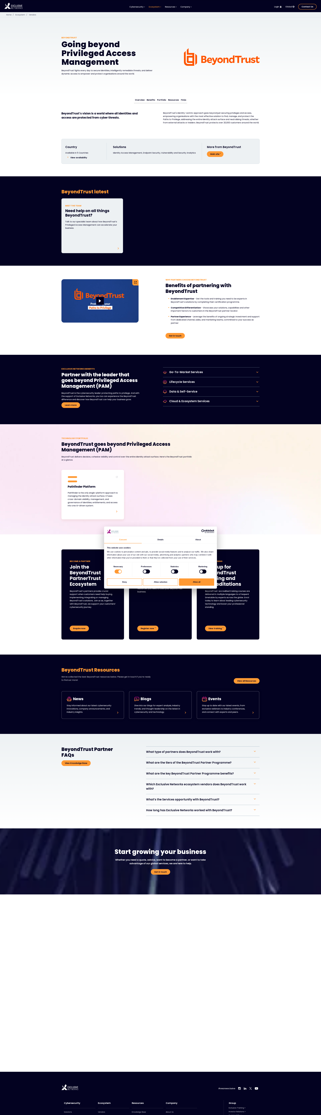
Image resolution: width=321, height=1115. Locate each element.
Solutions (68, 1112)
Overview (140, 100)
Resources (173, 100)
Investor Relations (236, 1111)
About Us (170, 1112)
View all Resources (246, 681)
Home (10, 15)
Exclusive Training (236, 1108)
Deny (124, 582)
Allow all (196, 582)
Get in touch (175, 335)
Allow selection (160, 582)
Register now (147, 628)
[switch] (146, 571)
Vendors (32, 15)
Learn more (71, 405)
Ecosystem (21, 15)
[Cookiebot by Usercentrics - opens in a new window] (203, 531)
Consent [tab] (123, 540)
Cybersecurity (72, 1103)
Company (171, 1103)
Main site (214, 154)
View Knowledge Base (76, 763)
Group (232, 1103)
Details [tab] (160, 540)
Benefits (151, 100)
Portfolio (161, 100)
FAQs (183, 100)
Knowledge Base (139, 1112)
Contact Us (307, 6)
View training (215, 628)
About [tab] (198, 540)
